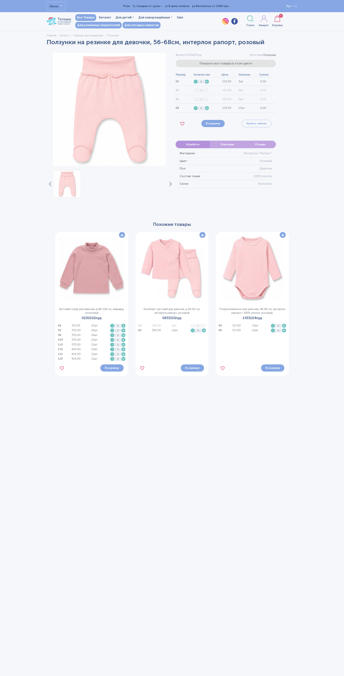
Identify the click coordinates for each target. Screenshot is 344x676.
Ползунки (269, 55)
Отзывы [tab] (260, 144)
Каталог (105, 17)
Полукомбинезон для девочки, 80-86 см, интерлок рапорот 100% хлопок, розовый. (252, 310)
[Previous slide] (50, 184)
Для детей (124, 17)
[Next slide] (168, 184)
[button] (67, 184)
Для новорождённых (154, 17)
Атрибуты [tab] (192, 144)
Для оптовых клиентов (141, 25)
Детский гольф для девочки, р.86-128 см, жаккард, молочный (91, 310)
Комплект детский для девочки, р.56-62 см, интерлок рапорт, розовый (172, 310)
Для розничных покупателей (98, 25)
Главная (51, 35)
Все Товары (85, 17)
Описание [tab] (227, 144)
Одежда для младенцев (88, 35)
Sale (180, 17)
